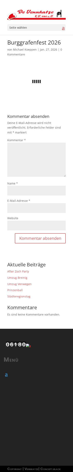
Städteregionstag (18, 296)
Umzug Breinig (17, 278)
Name (12, 183)
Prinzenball (15, 290)
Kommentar (16, 140)
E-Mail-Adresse (18, 201)
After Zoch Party (18, 271)
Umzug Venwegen (19, 284)
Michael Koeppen (25, 49)
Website (12, 218)
